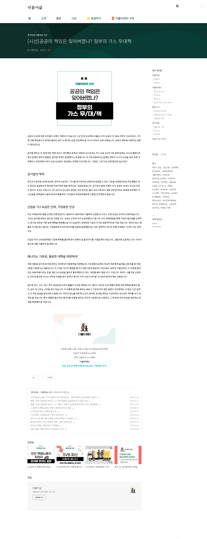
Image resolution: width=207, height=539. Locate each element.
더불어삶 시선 (46, 392)
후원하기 (156, 79)
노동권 (154, 185)
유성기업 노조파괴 (159, 178)
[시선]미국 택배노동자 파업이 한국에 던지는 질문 (50, 407)
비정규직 (171, 178)
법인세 (154, 204)
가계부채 (155, 182)
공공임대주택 (167, 171)
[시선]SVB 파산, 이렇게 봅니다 (43, 411)
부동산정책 (165, 193)
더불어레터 (156, 87)
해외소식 (156, 98)
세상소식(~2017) (159, 138)
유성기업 (155, 207)
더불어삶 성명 (158, 118)
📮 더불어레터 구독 (122, 18)
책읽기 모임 (156, 167)
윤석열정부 (156, 171)
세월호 (169, 185)
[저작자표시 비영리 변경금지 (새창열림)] (59, 378)
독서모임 (164, 189)
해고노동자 (156, 200)
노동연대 (172, 204)
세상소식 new (158, 91)
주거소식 (156, 95)
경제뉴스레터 (166, 207)
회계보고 (156, 83)
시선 (73, 18)
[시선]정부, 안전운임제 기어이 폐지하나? (47, 414)
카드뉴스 (156, 130)
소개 (43, 18)
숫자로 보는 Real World (162, 102)
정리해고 (164, 182)
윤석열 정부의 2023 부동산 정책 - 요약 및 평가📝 (51, 421)
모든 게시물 (157, 70)
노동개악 (174, 193)
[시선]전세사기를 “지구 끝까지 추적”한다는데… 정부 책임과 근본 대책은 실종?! (63, 397)
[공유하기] (37, 378)
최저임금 (165, 196)
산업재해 (174, 167)
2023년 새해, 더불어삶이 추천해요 (44, 425)
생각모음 (34, 392)
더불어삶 (35, 8)
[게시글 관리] (40, 378)
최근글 (155, 154)
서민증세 (172, 189)
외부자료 (156, 134)
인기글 (163, 154)
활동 (58, 18)
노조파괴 (155, 189)
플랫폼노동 (163, 204)
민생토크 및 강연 (159, 111)
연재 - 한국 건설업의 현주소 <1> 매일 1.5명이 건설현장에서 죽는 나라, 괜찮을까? (64, 404)
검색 (171, 6)
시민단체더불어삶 (169, 200)
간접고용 (166, 167)
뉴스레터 (155, 193)
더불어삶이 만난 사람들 (162, 114)
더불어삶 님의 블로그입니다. (44, 491)
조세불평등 (156, 196)
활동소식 (156, 107)
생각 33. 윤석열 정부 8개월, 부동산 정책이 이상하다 (52, 418)
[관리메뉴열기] (202, 5)
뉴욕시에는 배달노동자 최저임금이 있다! (47, 429)
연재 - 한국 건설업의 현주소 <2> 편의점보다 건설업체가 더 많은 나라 (59, 400)
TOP (177, 536)
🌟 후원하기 (94, 18)
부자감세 (165, 174)
